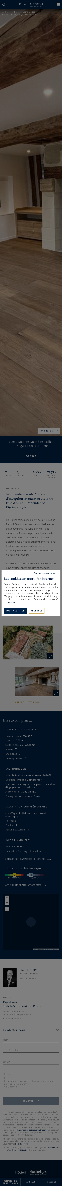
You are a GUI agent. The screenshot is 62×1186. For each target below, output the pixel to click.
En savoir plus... (11, 602)
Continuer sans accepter (45, 573)
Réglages (36, 610)
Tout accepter (15, 610)
